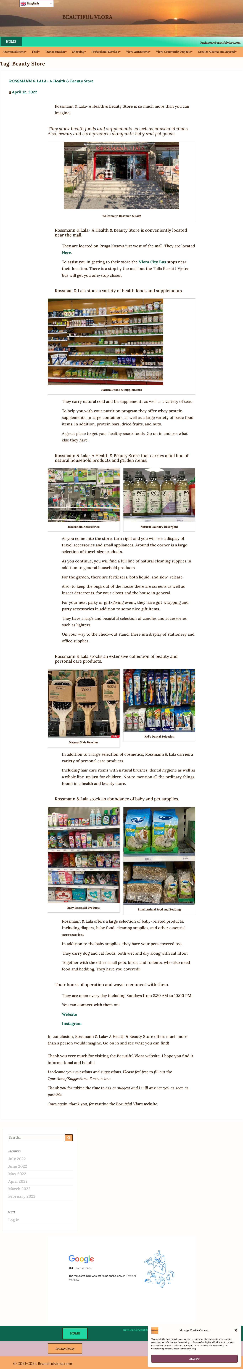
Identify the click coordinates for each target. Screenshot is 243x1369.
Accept (194, 1358)
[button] (236, 1330)
